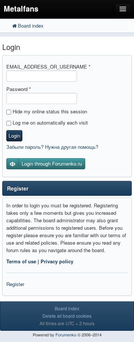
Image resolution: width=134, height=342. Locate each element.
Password (18, 88)
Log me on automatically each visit (49, 122)
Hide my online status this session (49, 111)
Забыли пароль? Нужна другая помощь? (52, 146)
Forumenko (65, 335)
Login (14, 135)
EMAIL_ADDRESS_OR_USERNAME (48, 66)
